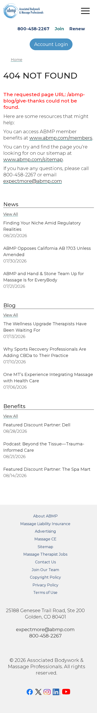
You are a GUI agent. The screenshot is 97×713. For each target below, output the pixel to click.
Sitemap (45, 547)
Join (59, 28)
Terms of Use (45, 592)
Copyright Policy (45, 577)
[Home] (26, 10)
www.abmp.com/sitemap (33, 159)
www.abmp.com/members (60, 138)
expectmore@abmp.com (32, 181)
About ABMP (45, 516)
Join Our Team (45, 570)
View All (10, 214)
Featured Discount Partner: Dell (36, 425)
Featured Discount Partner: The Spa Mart (46, 469)
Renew (77, 28)
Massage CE (45, 539)
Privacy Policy (45, 585)
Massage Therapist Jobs (45, 554)
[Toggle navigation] (85, 10)
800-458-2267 (33, 28)
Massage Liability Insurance (45, 524)
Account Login (51, 44)
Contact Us (45, 562)
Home (16, 59)
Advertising (45, 531)
